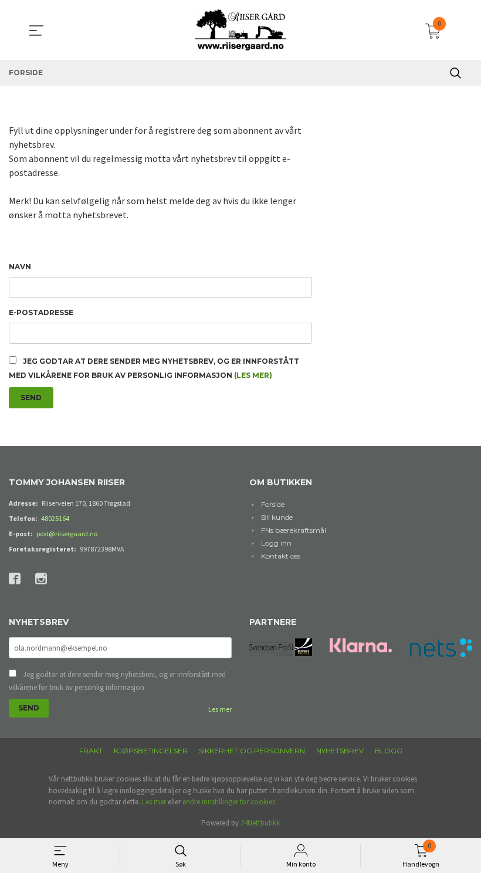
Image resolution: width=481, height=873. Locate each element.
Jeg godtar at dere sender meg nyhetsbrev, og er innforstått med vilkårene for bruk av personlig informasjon (117, 680)
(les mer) (253, 375)
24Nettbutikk (260, 823)
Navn (20, 266)
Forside (272, 504)
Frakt (91, 750)
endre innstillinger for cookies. (229, 802)
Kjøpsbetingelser (151, 750)
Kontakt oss (280, 555)
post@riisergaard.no (66, 533)
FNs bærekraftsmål (293, 530)
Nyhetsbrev (340, 750)
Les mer (220, 709)
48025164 (55, 518)
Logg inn (276, 543)
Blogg (388, 750)
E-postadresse (41, 312)
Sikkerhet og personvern (252, 750)
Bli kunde (277, 517)
